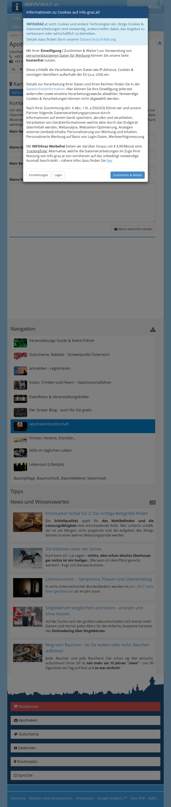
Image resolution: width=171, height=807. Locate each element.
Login (58, 175)
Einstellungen (38, 175)
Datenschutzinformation (45, 89)
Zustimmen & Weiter (127, 175)
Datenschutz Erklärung (98, 39)
